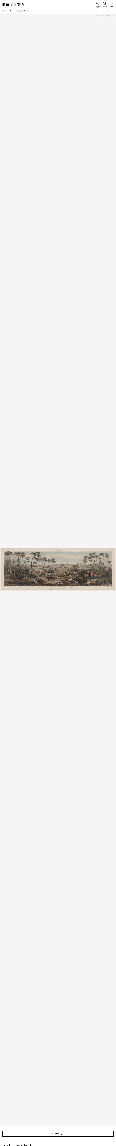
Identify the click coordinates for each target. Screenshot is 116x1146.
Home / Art (6, 11)
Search (104, 7)
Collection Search (23, 11)
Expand (55, 1133)
